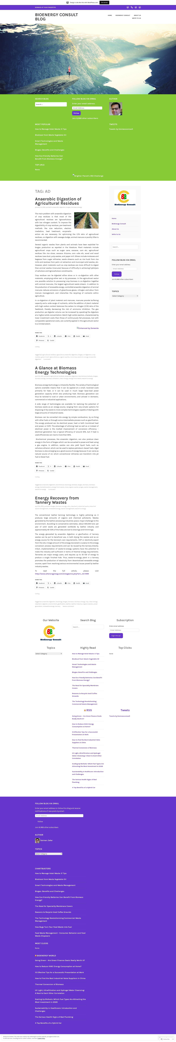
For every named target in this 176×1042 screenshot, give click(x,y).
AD (41, 355)
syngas (81, 487)
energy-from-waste (58, 487)
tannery (57, 606)
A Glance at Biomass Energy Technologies (55, 370)
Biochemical (83, 376)
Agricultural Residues (57, 376)
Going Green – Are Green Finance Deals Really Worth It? (60, 960)
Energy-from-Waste (75, 378)
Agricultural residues (49, 355)
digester (45, 604)
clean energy (93, 602)
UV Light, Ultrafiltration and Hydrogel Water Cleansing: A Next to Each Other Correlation (87, 755)
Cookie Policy (41, 1038)
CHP (87, 602)
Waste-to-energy (87, 378)
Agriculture (60, 355)
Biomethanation (45, 487)
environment (52, 604)
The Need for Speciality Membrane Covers (54, 906)
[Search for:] (51, 104)
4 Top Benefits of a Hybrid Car (83, 787)
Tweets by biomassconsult (121, 129)
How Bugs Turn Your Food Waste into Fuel (53, 927)
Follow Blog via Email (84, 99)
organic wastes (64, 357)
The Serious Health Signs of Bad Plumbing (54, 1017)
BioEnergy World (46, 955)
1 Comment (47, 359)
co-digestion (87, 355)
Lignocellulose (54, 357)
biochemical (60, 485)
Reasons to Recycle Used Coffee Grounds (53, 912)
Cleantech (74, 506)
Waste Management (90, 487)
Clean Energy (64, 378)
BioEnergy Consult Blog (56, 17)
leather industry (76, 604)
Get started (104, 2)
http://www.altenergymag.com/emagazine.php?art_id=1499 (62, 574)
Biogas (68, 207)
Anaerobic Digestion (59, 207)
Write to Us (136, 18)
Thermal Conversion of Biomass (84, 748)
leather (68, 604)
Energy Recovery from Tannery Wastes (57, 500)
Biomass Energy (76, 207)
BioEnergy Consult (123, 15)
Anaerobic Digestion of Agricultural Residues (58, 201)
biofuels (74, 485)
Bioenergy (68, 485)
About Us (137, 15)
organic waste (73, 487)
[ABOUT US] (136, 7)
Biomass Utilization (52, 378)
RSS (89, 710)
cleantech (38, 604)
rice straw (73, 357)
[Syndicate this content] (85, 710)
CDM (68, 506)
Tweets (113, 124)
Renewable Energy (54, 509)
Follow (76, 113)
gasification (61, 604)
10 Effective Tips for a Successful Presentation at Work (59, 972)
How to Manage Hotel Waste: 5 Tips (51, 129)
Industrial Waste (83, 506)
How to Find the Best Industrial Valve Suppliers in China (60, 978)
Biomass (86, 485)
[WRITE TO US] (140, 7)
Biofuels (90, 376)
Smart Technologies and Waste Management (55, 885)
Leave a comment (68, 606)
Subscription (125, 620)
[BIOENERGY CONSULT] (132, 7)
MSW (66, 487)
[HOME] (127, 7)
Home (110, 15)
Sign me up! (116, 636)
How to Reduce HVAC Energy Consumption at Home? (58, 966)
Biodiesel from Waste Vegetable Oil (50, 135)
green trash (45, 357)
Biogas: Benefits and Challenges (49, 150)
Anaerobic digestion (71, 355)
